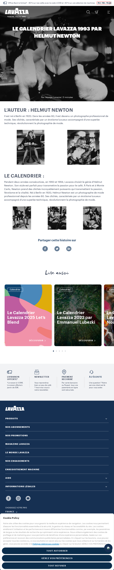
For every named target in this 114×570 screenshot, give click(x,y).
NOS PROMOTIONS (16, 435)
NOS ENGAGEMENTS (17, 461)
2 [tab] (56, 351)
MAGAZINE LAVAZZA (17, 444)
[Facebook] (45, 249)
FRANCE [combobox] (9, 512)
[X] (57, 249)
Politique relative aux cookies (46, 544)
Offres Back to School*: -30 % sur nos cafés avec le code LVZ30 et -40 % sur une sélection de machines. (51, 3)
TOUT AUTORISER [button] (57, 551)
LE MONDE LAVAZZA (17, 452)
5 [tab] (65, 351)
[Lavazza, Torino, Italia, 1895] (15, 12)
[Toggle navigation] (108, 12)
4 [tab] (62, 351)
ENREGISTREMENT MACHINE (22, 469)
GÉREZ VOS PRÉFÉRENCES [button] (57, 558)
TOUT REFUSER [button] (57, 566)
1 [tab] (53, 351)
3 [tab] (59, 351)
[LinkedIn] (68, 249)
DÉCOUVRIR (36, 340)
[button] (110, 3)
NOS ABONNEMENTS (17, 427)
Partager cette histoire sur (57, 240)
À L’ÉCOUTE (95, 377)
